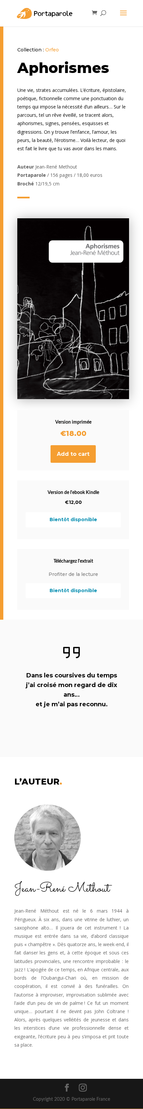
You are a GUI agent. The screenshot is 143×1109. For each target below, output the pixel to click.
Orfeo (52, 50)
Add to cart (73, 454)
